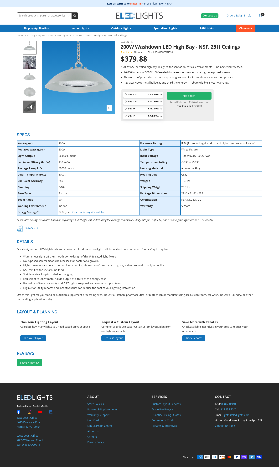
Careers (92, 437)
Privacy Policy (95, 442)
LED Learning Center (99, 426)
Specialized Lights (165, 28)
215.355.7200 (228, 409)
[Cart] (260, 15)
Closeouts (245, 28)
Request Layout (113, 338)
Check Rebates (193, 338)
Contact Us (209, 15)
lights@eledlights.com (236, 415)
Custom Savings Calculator (88, 212)
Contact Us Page (225, 426)
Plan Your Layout (33, 338)
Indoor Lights (80, 28)
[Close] (69, 15)
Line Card (93, 420)
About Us (93, 431)
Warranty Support (98, 415)
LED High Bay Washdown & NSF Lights (47, 35)
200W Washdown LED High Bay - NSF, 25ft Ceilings (99, 35)
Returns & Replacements (102, 409)
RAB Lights (207, 28)
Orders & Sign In (236, 15)
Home (20, 35)
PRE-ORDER (189, 95)
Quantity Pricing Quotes (166, 415)
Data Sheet (31, 228)
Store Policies (95, 404)
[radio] (143, 116)
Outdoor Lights (121, 28)
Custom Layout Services (166, 404)
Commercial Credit (163, 420)
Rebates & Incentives (164, 426)
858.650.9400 (229, 404)
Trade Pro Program (163, 409)
